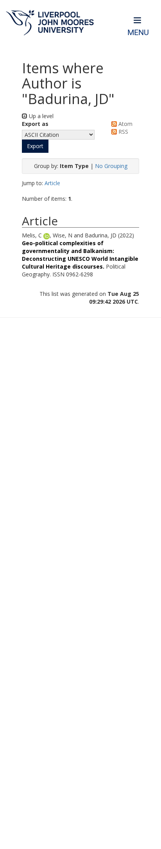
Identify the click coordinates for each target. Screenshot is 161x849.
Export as (35, 123)
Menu (138, 32)
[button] (35, 146)
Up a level (40, 116)
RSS (122, 131)
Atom (124, 123)
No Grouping (111, 166)
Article (52, 183)
